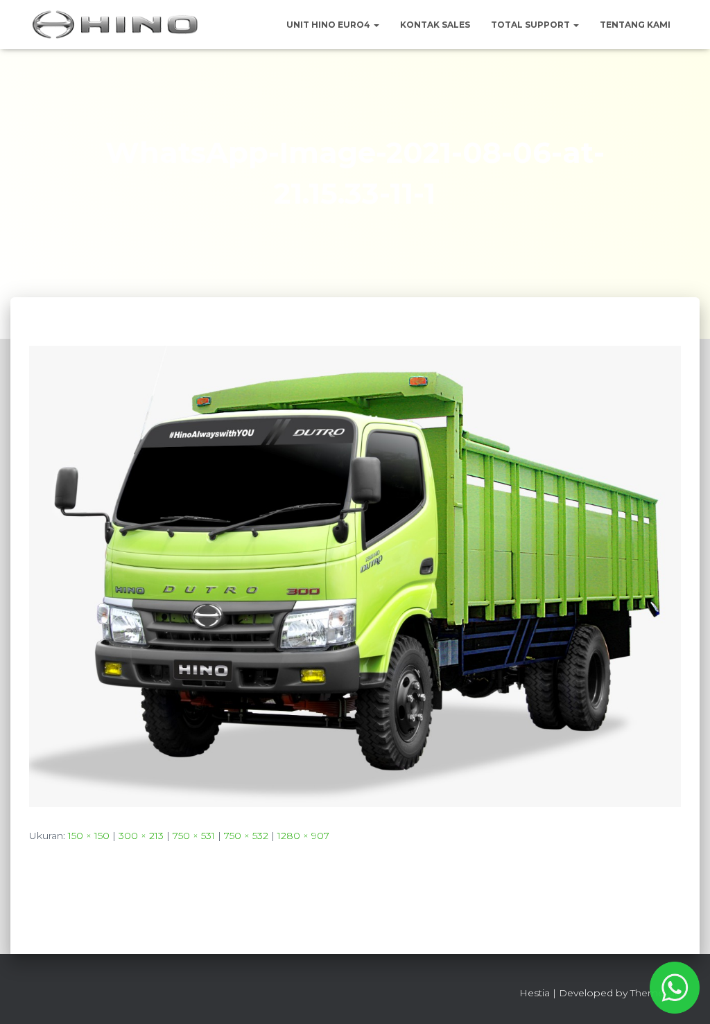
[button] (375, 24)
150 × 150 (89, 835)
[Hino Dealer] (115, 25)
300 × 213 (141, 835)
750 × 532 (246, 835)
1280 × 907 (303, 835)
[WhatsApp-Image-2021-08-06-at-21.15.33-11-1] (355, 575)
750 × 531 (194, 835)
